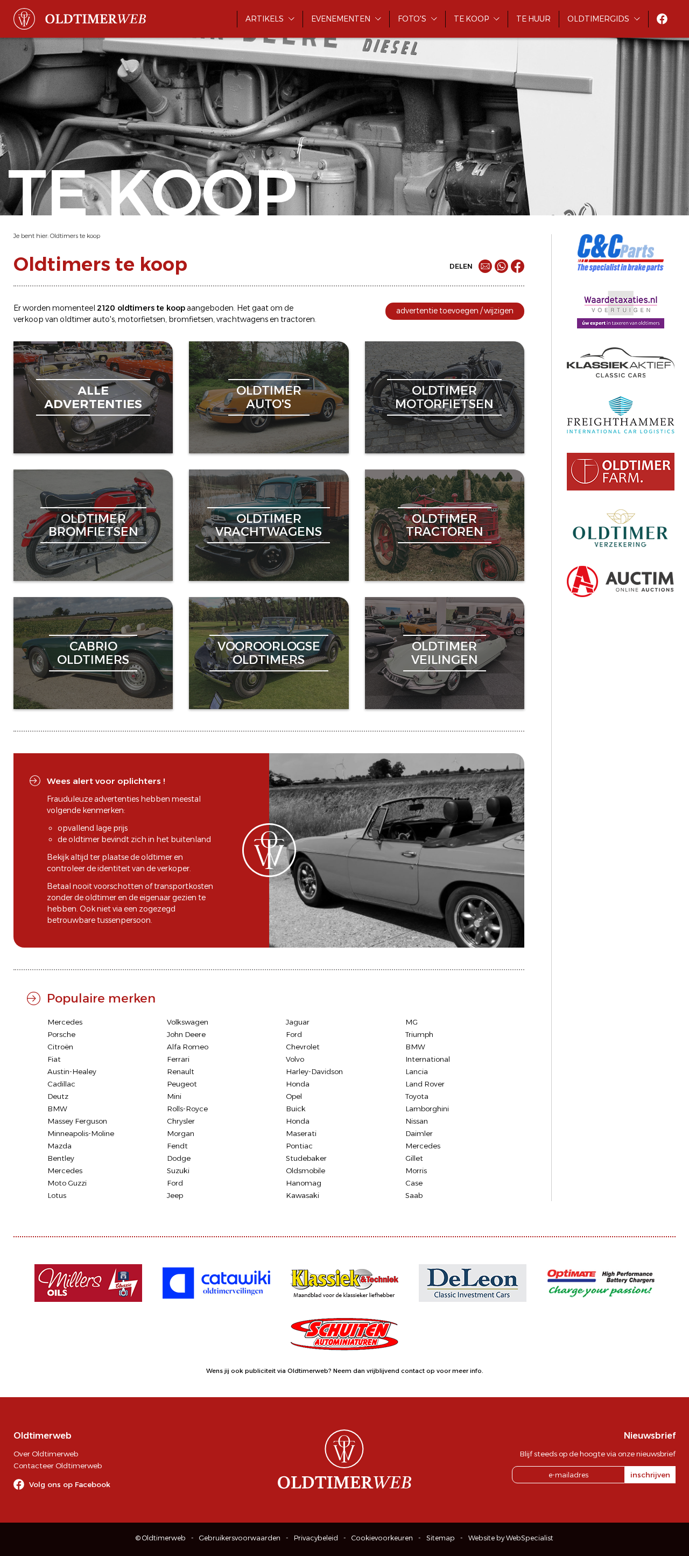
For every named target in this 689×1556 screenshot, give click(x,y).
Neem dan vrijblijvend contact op (384, 1371)
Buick (296, 1108)
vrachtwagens (242, 319)
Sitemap (440, 1538)
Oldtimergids (598, 19)
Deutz (57, 1096)
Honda (298, 1084)
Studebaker (306, 1158)
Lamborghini (427, 1108)
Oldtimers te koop (75, 236)
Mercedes (64, 1022)
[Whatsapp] (501, 266)
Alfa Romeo (187, 1046)
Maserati (301, 1133)
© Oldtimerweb (161, 1538)
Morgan (180, 1133)
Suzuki (178, 1170)
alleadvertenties (93, 397)
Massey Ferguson (77, 1121)
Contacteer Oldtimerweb (57, 1465)
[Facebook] (517, 266)
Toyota (416, 1096)
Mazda (59, 1145)
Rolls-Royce (187, 1108)
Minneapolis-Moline (80, 1133)
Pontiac (299, 1145)
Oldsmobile (305, 1170)
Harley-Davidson (314, 1071)
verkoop (28, 319)
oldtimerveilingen (444, 653)
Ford (294, 1034)
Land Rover (425, 1084)
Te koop (471, 19)
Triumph (419, 1034)
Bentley (60, 1158)
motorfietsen (141, 319)
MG (411, 1022)
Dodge (179, 1158)
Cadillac (61, 1084)
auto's (104, 319)
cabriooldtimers (93, 653)
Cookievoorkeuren (382, 1538)
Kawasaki (302, 1195)
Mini (174, 1096)
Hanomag (303, 1183)
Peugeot (182, 1084)
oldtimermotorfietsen (444, 397)
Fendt (177, 1145)
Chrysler (181, 1121)
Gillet (414, 1158)
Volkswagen (187, 1022)
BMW (415, 1046)
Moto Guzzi (67, 1183)
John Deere (186, 1034)
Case (414, 1183)
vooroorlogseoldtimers (268, 653)
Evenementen (340, 19)
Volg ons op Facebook (69, 1484)
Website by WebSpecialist (510, 1538)
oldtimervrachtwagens (268, 525)
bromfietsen (190, 319)
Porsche (61, 1034)
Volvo (295, 1059)
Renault (180, 1071)
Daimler (419, 1133)
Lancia (416, 1071)
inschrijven (650, 1474)
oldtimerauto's (268, 397)
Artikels (264, 19)
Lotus (56, 1195)
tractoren (297, 319)
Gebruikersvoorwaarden (239, 1538)
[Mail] (485, 266)
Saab (414, 1195)
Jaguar (298, 1022)
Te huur (533, 19)
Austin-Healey (71, 1071)
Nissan (416, 1121)
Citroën (60, 1046)
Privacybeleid (316, 1538)
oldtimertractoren (444, 525)
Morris (416, 1170)
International (427, 1059)
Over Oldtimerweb (45, 1453)
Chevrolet (303, 1046)
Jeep (175, 1195)
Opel (294, 1096)
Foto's (412, 19)
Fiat (54, 1059)
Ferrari (178, 1059)
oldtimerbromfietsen (93, 525)
